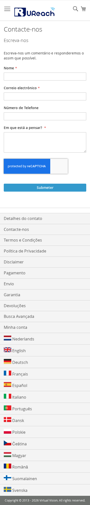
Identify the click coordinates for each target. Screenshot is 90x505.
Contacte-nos (16, 229)
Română (19, 467)
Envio (9, 284)
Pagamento (15, 273)
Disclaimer (14, 262)
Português (21, 409)
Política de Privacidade (25, 251)
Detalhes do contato (23, 218)
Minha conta (15, 327)
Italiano (18, 397)
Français (19, 374)
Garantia (12, 294)
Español (19, 385)
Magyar (18, 455)
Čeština (19, 444)
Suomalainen (24, 478)
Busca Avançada (19, 316)
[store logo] (34, 10)
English (18, 350)
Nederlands (22, 339)
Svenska (19, 490)
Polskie (18, 432)
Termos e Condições (23, 240)
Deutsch (19, 362)
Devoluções (15, 305)
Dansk (17, 420)
